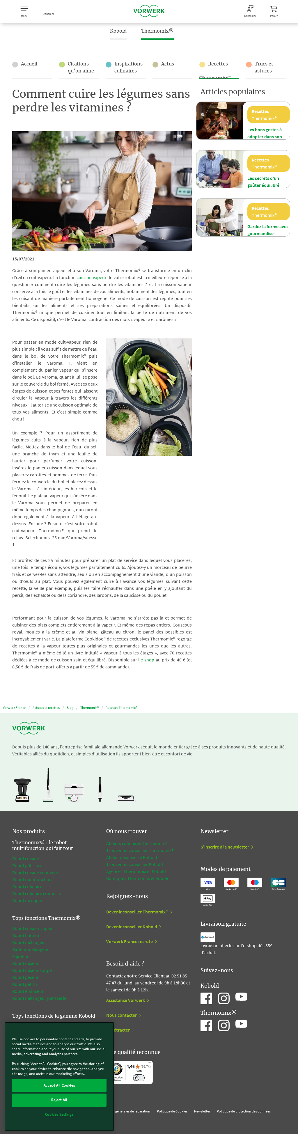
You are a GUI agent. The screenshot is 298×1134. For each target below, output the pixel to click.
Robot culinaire (27, 886)
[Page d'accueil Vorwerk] (149, 11)
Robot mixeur (25, 963)
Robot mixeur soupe (32, 970)
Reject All (59, 1099)
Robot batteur (26, 935)
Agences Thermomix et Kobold (136, 871)
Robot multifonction (32, 879)
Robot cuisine (25, 858)
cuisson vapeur (91, 277)
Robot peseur (25, 977)
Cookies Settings (59, 1114)
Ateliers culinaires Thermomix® (136, 843)
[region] (59, 1076)
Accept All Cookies (59, 1085)
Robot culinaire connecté (36, 893)
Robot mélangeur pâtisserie (39, 998)
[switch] (139, 1078)
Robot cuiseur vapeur (33, 928)
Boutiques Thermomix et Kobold (138, 878)
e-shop (147, 660)
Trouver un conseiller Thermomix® (140, 850)
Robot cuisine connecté (35, 872)
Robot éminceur (28, 991)
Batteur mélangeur (30, 949)
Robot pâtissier (27, 865)
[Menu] (149, 1064)
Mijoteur (20, 956)
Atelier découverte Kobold (131, 857)
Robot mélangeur (29, 942)
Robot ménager (27, 900)
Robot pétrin (24, 984)
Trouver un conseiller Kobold (134, 864)
